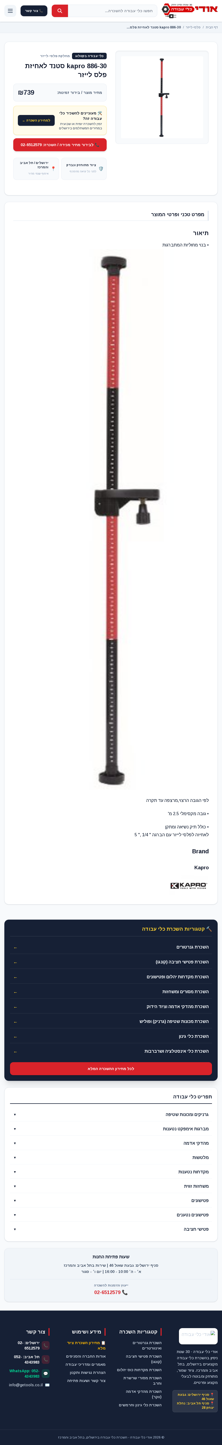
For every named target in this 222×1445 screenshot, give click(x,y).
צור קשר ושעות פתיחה (86, 1380)
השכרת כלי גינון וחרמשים (140, 1405)
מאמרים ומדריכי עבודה (86, 1364)
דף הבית (212, 27)
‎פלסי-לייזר (193, 27)
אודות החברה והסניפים (86, 1356)
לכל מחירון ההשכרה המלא (111, 1069)
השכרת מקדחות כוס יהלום (139, 1370)
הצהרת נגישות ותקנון (88, 1372)
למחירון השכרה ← (36, 120)
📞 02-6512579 (111, 1292)
